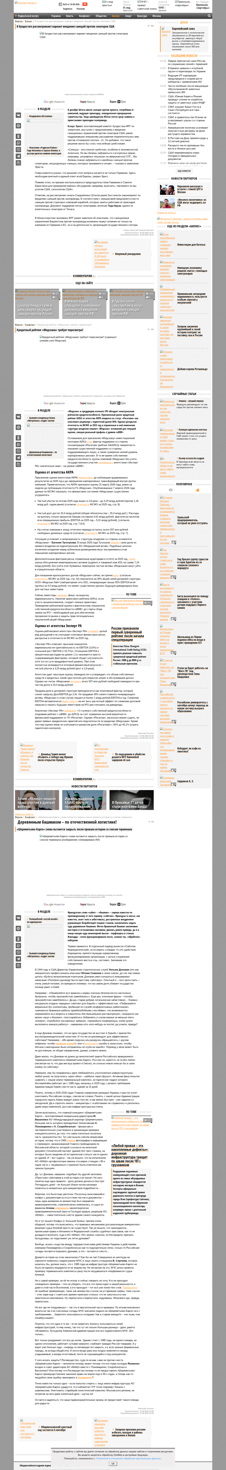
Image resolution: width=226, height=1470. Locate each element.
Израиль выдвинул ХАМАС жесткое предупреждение (79, 802)
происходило (85, 477)
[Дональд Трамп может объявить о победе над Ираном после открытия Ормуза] (27, 757)
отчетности (83, 504)
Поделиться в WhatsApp (18, 143)
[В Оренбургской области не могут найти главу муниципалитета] (167, 467)
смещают (62, 595)
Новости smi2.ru (24, 814)
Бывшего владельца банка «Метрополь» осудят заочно (41, 955)
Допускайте (91, 1043)
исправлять (85, 1377)
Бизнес (116, 16)
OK (113, 1464)
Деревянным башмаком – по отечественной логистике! (42, 453)
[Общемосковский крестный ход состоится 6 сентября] (27, 1429)
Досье (184, 22)
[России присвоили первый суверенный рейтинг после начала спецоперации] (131, 612)
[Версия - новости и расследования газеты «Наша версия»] (36, 8)
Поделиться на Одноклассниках (18, 136)
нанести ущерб (65, 1043)
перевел (115, 542)
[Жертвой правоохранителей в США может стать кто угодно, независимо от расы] (167, 440)
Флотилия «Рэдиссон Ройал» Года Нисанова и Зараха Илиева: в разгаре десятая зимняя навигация (44, 150)
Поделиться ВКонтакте (18, 115)
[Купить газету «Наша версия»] (61, 4)
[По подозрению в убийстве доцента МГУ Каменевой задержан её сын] (101, 757)
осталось (76, 681)
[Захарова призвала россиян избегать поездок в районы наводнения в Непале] (101, 1433)
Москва (157, 16)
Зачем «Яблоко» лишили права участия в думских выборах (37, 802)
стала (132, 558)
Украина (56, 16)
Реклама (81, 8)
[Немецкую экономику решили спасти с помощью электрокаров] (167, 270)
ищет (116, 575)
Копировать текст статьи (18, 163)
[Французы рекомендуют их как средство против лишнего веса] (167, 412)
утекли (71, 1140)
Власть (69, 16)
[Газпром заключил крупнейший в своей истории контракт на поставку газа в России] (167, 331)
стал (89, 441)
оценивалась (105, 462)
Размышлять (130, 1287)
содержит (93, 631)
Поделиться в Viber (18, 149)
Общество (101, 16)
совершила (62, 1208)
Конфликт (84, 16)
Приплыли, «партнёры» (203, 6)
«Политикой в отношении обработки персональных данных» (128, 1458)
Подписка (67, 8)
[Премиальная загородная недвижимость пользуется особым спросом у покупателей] (167, 298)
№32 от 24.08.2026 (71, 4)
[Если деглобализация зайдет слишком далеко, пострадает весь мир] (167, 245)
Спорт (128, 16)
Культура (142, 16)
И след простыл (127, 9)
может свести (70, 701)
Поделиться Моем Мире (18, 125)
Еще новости (184, 170)
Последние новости (184, 55)
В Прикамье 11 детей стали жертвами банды (129, 804)
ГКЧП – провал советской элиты (164, 12)
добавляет (70, 710)
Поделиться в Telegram (18, 156)
